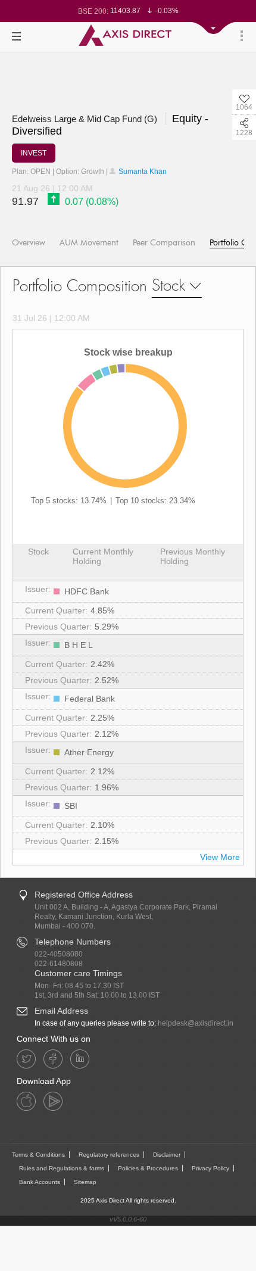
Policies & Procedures (148, 1168)
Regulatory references (109, 1154)
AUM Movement (89, 243)
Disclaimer (166, 1154)
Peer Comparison (164, 243)
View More (220, 857)
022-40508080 (59, 954)
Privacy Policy (210, 1168)
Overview (28, 243)
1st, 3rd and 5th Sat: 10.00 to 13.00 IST (97, 995)
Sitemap (85, 1182)
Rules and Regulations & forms (61, 1168)
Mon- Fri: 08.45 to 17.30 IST (79, 986)
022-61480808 (59, 964)
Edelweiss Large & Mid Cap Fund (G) (86, 119)
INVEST (33, 153)
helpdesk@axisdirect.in (195, 1023)
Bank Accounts (39, 1182)
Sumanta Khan (142, 171)
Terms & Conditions (38, 1154)
